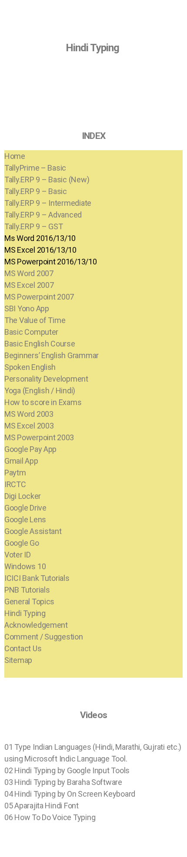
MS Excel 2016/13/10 (40, 249)
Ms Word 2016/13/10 (40, 238)
